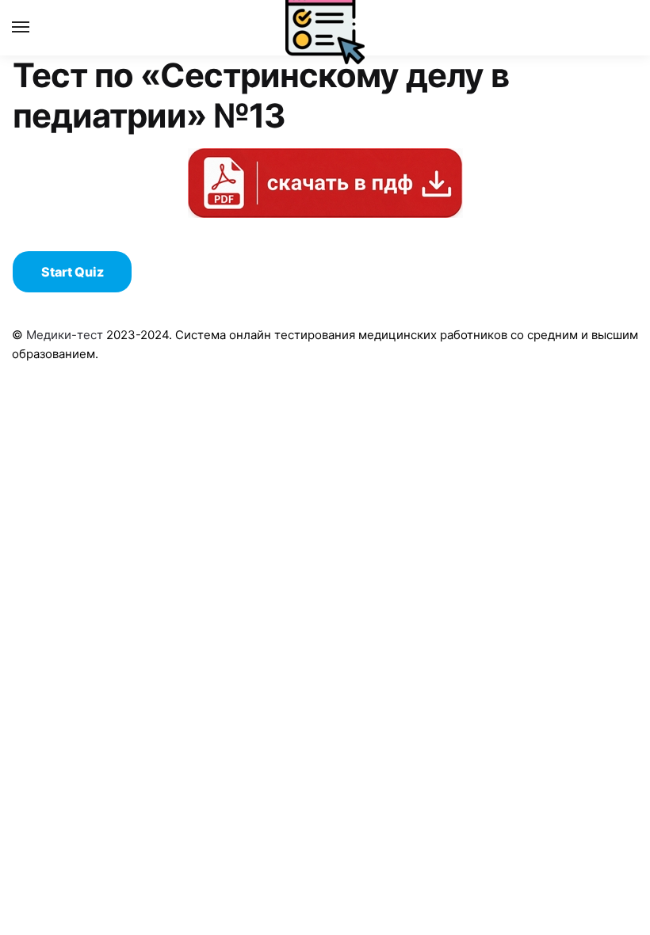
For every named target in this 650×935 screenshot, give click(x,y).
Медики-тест (64, 334)
